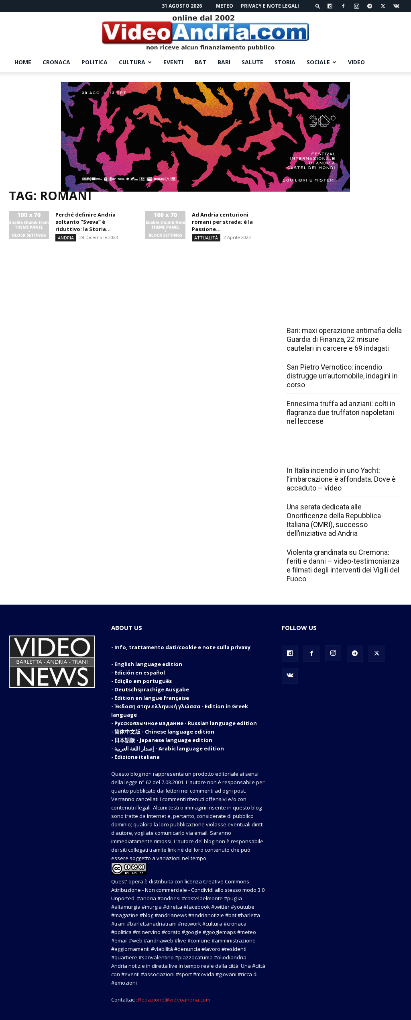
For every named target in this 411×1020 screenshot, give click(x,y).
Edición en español (139, 672)
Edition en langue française (151, 697)
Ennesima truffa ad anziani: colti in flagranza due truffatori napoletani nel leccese (341, 412)
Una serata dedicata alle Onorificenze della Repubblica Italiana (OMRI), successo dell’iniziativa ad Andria (334, 520)
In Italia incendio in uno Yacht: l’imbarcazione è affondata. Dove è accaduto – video (341, 479)
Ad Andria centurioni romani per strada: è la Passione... (222, 222)
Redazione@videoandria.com (174, 999)
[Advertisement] (342, 242)
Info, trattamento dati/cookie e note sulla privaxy (182, 647)
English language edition (148, 664)
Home (22, 62)
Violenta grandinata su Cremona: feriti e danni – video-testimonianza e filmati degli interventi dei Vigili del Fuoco (343, 565)
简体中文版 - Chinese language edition (164, 731)
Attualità (206, 238)
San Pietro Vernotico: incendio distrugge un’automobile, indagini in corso (342, 376)
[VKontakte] (396, 6)
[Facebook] (343, 6)
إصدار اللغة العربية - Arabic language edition (169, 748)
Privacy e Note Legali (270, 5)
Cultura (132, 62)
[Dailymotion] (330, 6)
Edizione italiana (137, 756)
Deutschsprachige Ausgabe (151, 689)
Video (356, 62)
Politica (94, 62)
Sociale (318, 62)
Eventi (173, 62)
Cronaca (56, 62)
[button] (318, 6)
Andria (66, 238)
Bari (224, 62)
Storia (285, 62)
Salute (252, 62)
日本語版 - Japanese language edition (163, 740)
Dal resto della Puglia (324, 313)
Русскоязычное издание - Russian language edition (185, 723)
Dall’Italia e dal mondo (325, 453)
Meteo (224, 5)
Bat (200, 62)
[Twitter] (383, 6)
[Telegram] (370, 6)
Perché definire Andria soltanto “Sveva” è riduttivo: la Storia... (85, 222)
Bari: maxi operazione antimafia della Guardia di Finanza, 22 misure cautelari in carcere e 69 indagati (344, 339)
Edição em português (143, 681)
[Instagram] (356, 6)
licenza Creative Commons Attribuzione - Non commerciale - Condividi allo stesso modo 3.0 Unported (188, 890)
